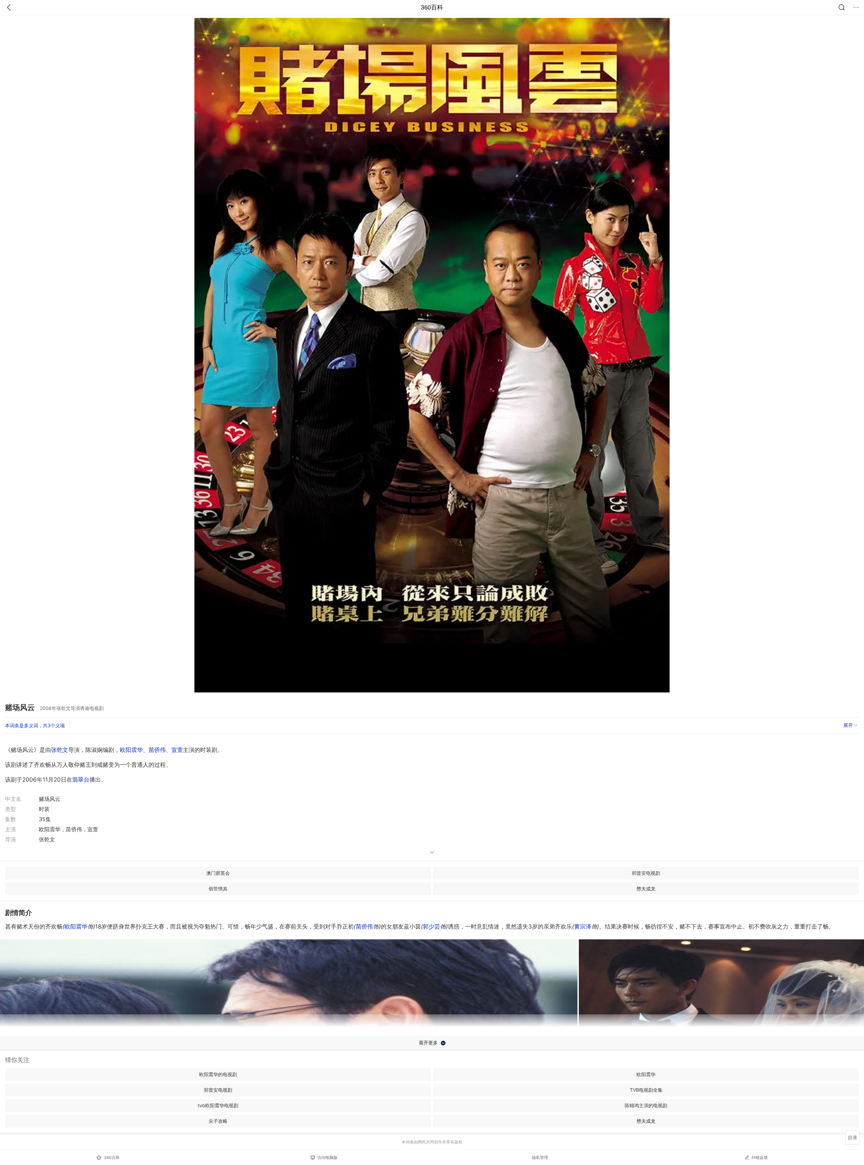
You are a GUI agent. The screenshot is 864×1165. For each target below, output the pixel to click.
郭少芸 (431, 926)
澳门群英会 (218, 873)
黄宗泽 (582, 926)
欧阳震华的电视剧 (218, 1074)
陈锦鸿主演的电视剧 (646, 1105)
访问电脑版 (327, 1157)
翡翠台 (80, 779)
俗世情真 (218, 888)
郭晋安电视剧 (646, 873)
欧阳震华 (131, 749)
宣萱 (177, 749)
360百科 (432, 7)
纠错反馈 (760, 1157)
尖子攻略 (218, 1121)
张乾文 (59, 749)
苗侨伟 (157, 749)
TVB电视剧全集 (646, 1090)
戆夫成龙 (646, 888)
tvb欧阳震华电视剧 (218, 1105)
